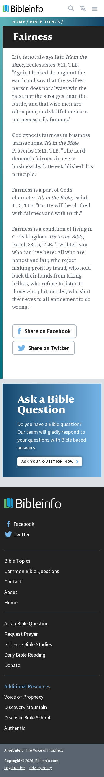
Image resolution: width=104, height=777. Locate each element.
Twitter (22, 534)
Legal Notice (14, 767)
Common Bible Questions (31, 571)
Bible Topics (45, 22)
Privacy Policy (40, 767)
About (10, 592)
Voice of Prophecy (23, 696)
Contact (13, 581)
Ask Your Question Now (47, 461)
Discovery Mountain (25, 707)
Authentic (14, 728)
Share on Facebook (48, 331)
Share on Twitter (48, 348)
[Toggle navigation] (95, 8)
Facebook (24, 524)
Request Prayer (21, 634)
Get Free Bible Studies (28, 644)
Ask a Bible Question (26, 623)
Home (18, 22)
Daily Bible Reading (25, 654)
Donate (12, 665)
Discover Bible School (27, 717)
